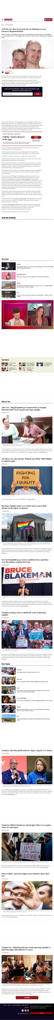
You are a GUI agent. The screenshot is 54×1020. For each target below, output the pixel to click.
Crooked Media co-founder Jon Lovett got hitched (48, 365)
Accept (41, 1013)
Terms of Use (43, 1007)
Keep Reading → (43, 452)
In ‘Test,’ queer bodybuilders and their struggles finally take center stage (34, 700)
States (18, 688)
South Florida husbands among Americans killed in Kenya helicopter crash (33, 719)
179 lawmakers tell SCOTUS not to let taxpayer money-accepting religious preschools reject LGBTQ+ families (35, 286)
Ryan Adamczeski (5, 878)
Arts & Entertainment (22, 698)
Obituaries (19, 669)
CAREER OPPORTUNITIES (16, 1005)
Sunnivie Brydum (8, 71)
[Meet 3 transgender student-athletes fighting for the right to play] (9, 680)
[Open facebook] (23, 1010)
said (11, 80)
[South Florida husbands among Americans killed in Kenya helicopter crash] (9, 718)
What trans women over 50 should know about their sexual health (33, 276)
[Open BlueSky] (25, 1010)
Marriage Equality (9, 24)
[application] (27, 314)
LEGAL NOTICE (27, 1007)
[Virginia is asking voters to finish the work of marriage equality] (27, 634)
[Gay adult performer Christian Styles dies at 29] (9, 671)
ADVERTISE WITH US (25, 1005)
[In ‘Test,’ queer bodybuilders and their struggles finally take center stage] (9, 699)
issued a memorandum (20, 198)
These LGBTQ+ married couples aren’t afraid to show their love (25, 874)
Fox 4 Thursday (26, 179)
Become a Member (36, 137)
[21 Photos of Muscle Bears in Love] (5, 369)
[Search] (42, 19)
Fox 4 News (20, 122)
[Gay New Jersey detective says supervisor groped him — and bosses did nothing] (9, 294)
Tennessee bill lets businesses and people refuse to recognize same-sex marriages (26, 826)
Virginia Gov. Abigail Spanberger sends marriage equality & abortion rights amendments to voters (26, 948)
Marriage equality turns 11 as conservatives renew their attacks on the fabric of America (24, 507)
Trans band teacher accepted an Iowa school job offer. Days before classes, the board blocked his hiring (33, 691)
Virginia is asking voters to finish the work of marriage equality (24, 613)
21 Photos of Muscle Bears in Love (13, 369)
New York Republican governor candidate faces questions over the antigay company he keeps (25, 561)
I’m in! (37, 94)
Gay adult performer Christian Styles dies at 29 (28, 672)
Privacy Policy (33, 1007)
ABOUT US (9, 1005)
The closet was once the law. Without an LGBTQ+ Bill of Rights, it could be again (27, 460)
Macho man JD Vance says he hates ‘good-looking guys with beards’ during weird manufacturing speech (35, 267)
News (18, 292)
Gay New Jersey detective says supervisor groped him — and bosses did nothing (34, 295)
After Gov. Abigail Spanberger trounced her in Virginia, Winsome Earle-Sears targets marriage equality (24, 408)
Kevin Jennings (5, 464)
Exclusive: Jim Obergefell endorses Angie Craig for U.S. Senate (27, 750)
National (19, 264)
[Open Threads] (28, 1010)
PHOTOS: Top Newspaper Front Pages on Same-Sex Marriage (30, 370)
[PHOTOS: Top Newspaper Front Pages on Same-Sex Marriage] (22, 369)
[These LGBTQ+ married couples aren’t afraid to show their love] (27, 895)
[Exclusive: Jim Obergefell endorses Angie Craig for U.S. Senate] (27, 770)
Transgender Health (21, 274)
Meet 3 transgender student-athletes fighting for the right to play (32, 681)
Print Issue (19, 679)
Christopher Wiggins (6, 412)
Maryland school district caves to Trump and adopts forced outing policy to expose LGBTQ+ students (33, 710)
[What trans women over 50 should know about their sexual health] (9, 275)
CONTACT (5, 1005)
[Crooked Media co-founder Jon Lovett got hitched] (40, 364)
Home (3, 24)
